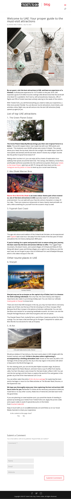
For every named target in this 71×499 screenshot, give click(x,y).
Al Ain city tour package (37, 379)
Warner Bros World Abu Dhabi (18, 196)
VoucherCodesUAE (17, 404)
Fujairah (13, 237)
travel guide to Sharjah (15, 301)
